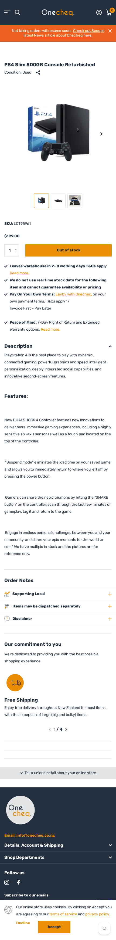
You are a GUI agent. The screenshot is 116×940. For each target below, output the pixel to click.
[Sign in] (99, 12)
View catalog (7, 12)
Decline (23, 923)
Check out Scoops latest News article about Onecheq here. (63, 33)
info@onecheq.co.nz (35, 835)
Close (110, 31)
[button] (101, 134)
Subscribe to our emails (26, 895)
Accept (54, 927)
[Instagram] (6, 882)
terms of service (63, 914)
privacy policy (97, 914)
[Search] (17, 12)
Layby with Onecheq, (74, 294)
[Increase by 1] (17, 246)
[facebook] (18, 882)
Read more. (19, 273)
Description (18, 346)
